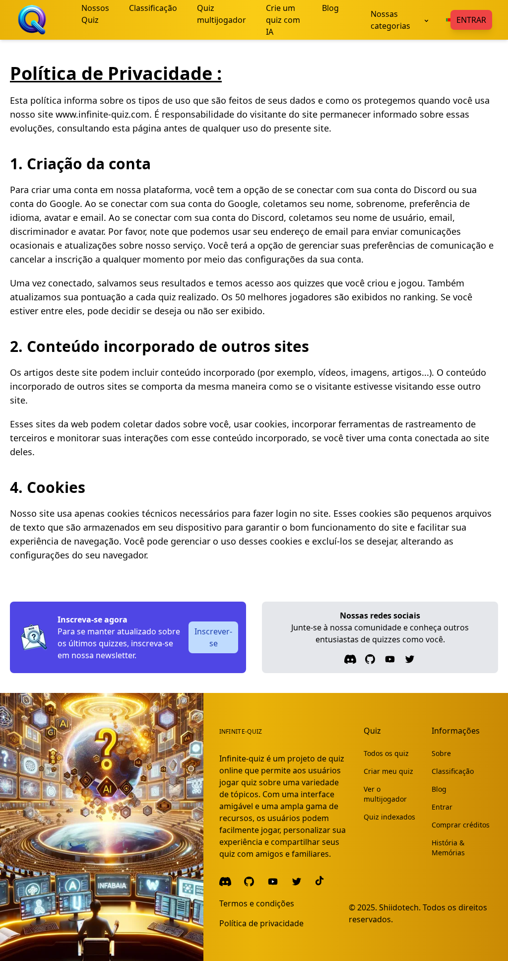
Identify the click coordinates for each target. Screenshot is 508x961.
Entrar (471, 19)
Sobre (441, 753)
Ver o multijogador (385, 794)
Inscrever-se (213, 637)
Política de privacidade (261, 923)
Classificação (453, 771)
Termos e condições (256, 903)
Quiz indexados (389, 817)
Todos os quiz (386, 753)
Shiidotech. (400, 907)
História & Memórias (448, 847)
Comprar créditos (461, 824)
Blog (439, 789)
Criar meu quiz (388, 771)
